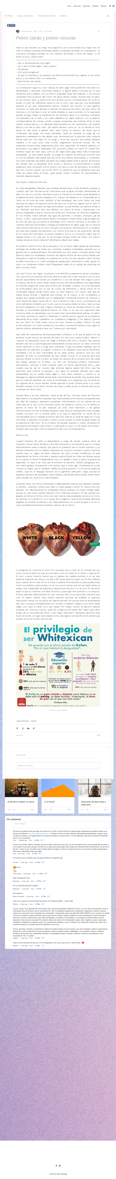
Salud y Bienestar (25, 16)
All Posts (9, 16)
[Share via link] (34, 728)
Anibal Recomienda (46, 16)
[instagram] (113, 6)
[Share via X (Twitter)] (23, 728)
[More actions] (98, 31)
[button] (108, 16)
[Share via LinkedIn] (28, 728)
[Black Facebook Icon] (110, 6)
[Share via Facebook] (17, 728)
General (63, 16)
